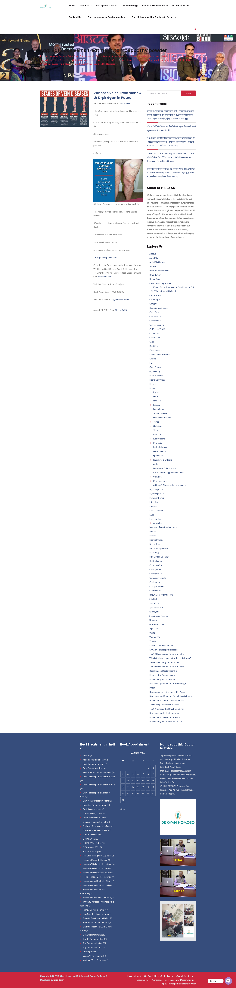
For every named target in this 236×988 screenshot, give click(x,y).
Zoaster (153, 641)
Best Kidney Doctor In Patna (96, 800)
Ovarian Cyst (155, 590)
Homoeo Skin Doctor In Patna (96, 872)
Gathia (156, 396)
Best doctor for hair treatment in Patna (167, 692)
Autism (152, 266)
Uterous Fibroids (157, 624)
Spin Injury (154, 603)
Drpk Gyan (126, 103)
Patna (152, 687)
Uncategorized (89, 951)
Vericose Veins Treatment (94, 960)
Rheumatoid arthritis (162, 460)
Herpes (152, 384)
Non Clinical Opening (159, 556)
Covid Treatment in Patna (94, 817)
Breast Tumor (155, 279)
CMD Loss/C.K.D (157, 329)
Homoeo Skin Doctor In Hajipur (97, 864)
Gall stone (158, 426)
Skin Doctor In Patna (92, 934)
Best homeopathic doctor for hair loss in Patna (170, 696)
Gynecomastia (159, 451)
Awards (86, 755)
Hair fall (157, 400)
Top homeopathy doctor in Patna (164, 704)
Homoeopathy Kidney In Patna (97, 897)
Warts (152, 633)
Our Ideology (155, 582)
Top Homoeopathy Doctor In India (164, 662)
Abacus (152, 253)
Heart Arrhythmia (157, 380)
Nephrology (154, 544)
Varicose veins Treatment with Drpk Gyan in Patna (117, 95)
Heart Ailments (156, 375)
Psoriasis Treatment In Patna (96, 914)
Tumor (156, 422)
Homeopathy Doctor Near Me (163, 675)
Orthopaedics (155, 565)
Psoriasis (157, 443)
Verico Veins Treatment (93, 956)
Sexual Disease (160, 413)
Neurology (154, 552)
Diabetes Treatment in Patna (96, 830)
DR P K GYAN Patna (92, 843)
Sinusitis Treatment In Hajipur (96, 918)
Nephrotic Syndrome (158, 548)
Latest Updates (180, 5)
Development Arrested (159, 354)
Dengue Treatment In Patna (95, 822)
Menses (153, 531)
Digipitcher (58, 980)
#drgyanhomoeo (110, 257)
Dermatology (155, 350)
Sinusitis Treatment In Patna (96, 922)
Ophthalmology (129, 5)
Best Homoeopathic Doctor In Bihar (99, 776)
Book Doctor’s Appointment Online (169, 472)
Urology (153, 620)
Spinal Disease (156, 607)
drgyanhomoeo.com (120, 299)
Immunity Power (156, 498)
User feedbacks (160, 481)
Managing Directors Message (163, 527)
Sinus (155, 430)
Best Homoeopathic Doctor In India (99, 784)
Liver (151, 514)
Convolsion (154, 337)
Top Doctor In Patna (92, 947)
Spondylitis (158, 455)
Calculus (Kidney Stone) (160, 283)
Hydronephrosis (156, 493)
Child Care (154, 312)
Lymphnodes (155, 519)
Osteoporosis (155, 573)
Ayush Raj (157, 523)
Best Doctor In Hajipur (93, 764)
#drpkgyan (98, 257)
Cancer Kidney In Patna (93, 813)
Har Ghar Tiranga (91, 851)
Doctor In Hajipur (91, 834)
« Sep (122, 809)
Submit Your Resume (158, 616)
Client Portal (155, 316)
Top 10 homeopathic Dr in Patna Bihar (166, 709)
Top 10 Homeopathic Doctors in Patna (153, 17)
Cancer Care (155, 295)
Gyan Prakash (155, 367)
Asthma (156, 464)
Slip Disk (153, 599)
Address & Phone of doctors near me (169, 485)
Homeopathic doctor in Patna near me (166, 700)
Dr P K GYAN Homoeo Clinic (162, 645)
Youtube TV (154, 637)
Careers (153, 303)
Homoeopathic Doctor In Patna (97, 877)
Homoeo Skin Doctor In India (96, 868)
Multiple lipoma (160, 447)
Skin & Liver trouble (162, 417)
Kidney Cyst (154, 506)
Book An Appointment (159, 270)
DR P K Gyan (89, 839)
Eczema (152, 358)
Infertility (153, 502)
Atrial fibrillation (157, 262)
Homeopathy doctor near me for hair (165, 721)
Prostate (157, 434)
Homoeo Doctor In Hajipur (95, 860)
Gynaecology (155, 371)
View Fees (157, 476)
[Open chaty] (228, 981)
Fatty (151, 363)
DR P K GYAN (120, 310)
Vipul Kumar (154, 628)
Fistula (156, 392)
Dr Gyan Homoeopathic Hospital (164, 649)
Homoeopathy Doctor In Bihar (96, 881)
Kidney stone (159, 438)
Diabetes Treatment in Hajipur (96, 826)
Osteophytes (155, 569)
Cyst (151, 342)
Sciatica (156, 405)
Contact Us (75, 17)
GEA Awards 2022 (91, 847)
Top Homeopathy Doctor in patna (107, 17)
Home (72, 5)
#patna (101, 276)
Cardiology (154, 299)
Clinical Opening (156, 325)
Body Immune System (92, 809)
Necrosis (153, 535)
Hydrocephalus (156, 489)
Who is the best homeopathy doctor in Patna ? (170, 658)
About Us (84, 5)
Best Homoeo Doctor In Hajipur (97, 772)
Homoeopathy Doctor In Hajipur (97, 885)
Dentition (153, 346)
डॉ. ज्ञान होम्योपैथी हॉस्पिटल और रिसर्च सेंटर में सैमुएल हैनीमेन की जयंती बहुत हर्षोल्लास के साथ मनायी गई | (171, 128)
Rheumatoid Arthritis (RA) (161, 595)
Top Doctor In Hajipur (93, 943)
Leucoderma (158, 409)
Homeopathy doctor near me (162, 679)
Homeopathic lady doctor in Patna (164, 717)
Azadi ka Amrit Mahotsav (94, 759)
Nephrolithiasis (156, 540)
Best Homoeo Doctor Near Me (163, 671)
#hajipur (108, 276)
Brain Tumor (155, 275)
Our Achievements (157, 578)
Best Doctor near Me (92, 768)
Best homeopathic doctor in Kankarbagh (167, 683)
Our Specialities (105, 5)
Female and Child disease (164, 468)
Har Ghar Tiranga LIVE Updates (97, 855)
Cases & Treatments (154, 5)
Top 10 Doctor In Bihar (93, 939)
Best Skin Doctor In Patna (94, 805)
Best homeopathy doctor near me (164, 713)
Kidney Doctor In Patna (93, 910)
